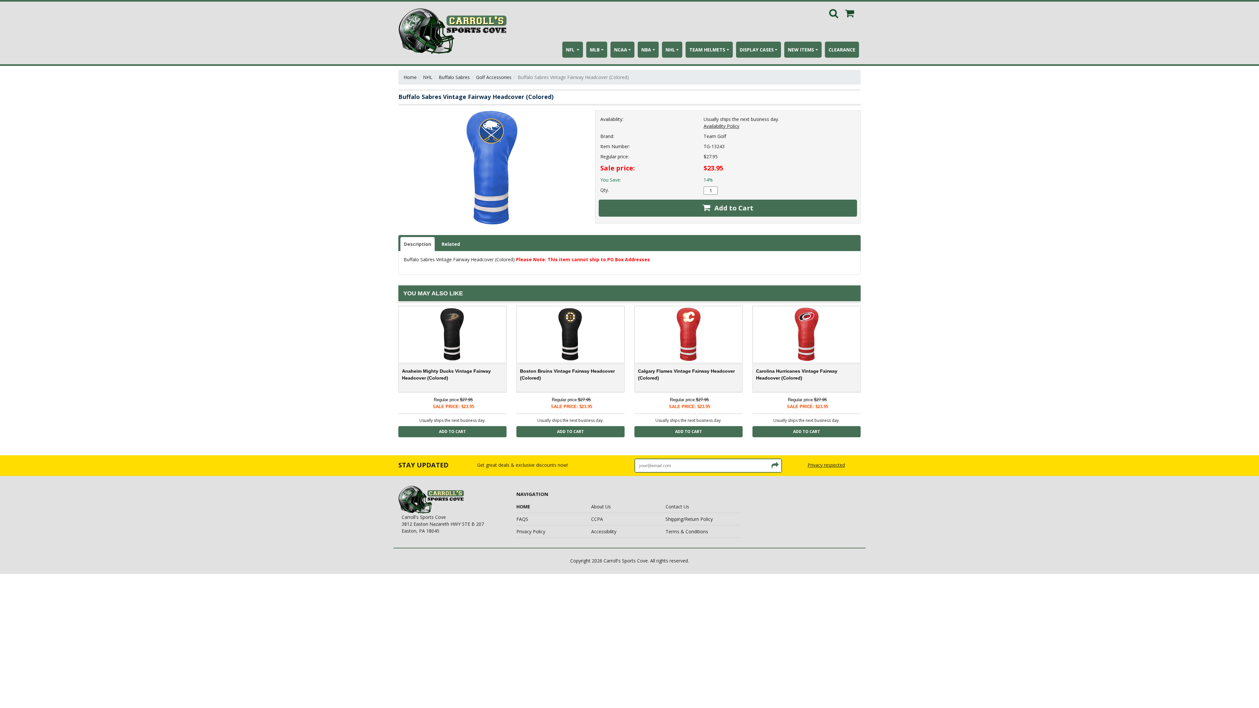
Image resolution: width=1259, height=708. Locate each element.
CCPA (597, 519)
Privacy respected (826, 465)
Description (417, 244)
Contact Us (677, 506)
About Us (601, 506)
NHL (670, 50)
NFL (571, 50)
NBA (646, 50)
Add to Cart (733, 208)
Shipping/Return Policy (689, 519)
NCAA (620, 50)
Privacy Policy (530, 531)
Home (410, 77)
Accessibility (603, 531)
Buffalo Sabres (454, 77)
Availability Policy (721, 126)
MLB (595, 50)
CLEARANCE (842, 50)
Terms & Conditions (687, 531)
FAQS (522, 519)
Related (451, 244)
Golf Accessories (493, 77)
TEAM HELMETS (707, 50)
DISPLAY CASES (757, 50)
